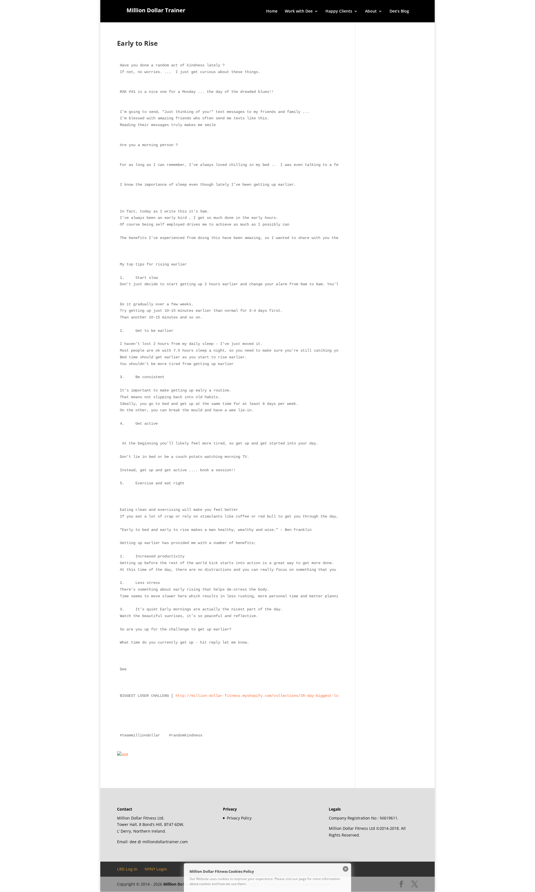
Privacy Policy (239, 818)
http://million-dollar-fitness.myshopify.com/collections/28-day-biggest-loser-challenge (271, 695)
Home (272, 11)
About (371, 11)
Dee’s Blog (399, 11)
